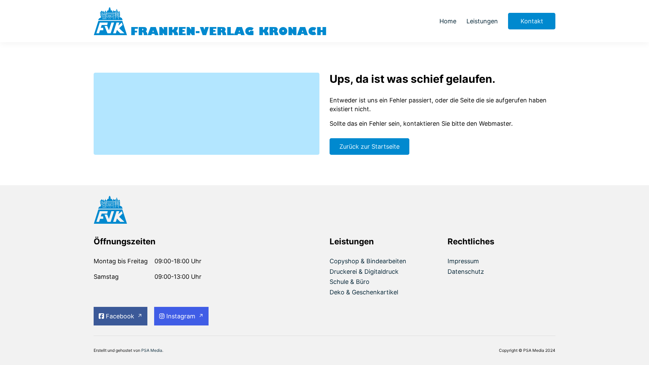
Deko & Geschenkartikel (364, 292)
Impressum (463, 261)
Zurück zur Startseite (369, 146)
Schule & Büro (349, 281)
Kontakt (532, 21)
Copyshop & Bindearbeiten (368, 261)
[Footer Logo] (147, 210)
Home (447, 21)
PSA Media (151, 350)
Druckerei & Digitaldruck (364, 271)
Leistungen (482, 21)
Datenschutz (466, 271)
